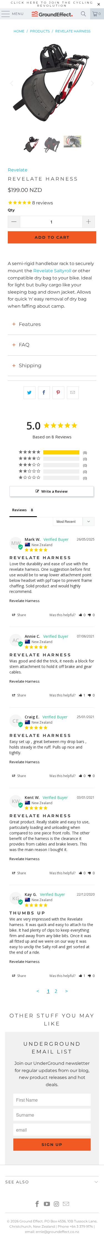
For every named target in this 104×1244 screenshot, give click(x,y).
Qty (11, 210)
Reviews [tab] (19, 509)
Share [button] (21, 615)
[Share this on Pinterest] (58, 392)
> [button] (66, 991)
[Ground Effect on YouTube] (47, 1204)
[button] (82, 615)
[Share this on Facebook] (44, 392)
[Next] (92, 83)
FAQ (24, 345)
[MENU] (3, 13)
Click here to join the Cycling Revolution (52, 4)
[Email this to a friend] (73, 392)
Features (30, 324)
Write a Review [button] (54, 491)
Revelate (17, 170)
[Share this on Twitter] (29, 392)
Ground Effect (31, 1221)
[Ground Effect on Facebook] (37, 1204)
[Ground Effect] (52, 13)
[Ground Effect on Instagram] (56, 1204)
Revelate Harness (24, 600)
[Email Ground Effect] (66, 1204)
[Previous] (11, 83)
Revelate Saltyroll (52, 270)
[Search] (83, 13)
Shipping (30, 366)
